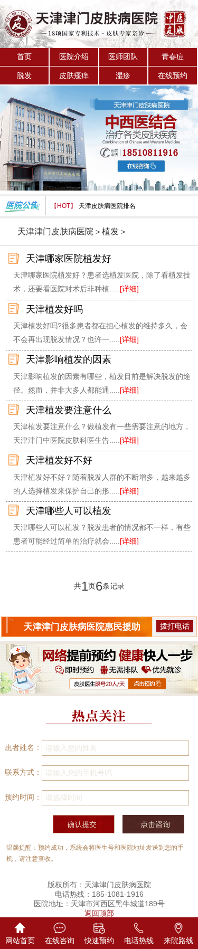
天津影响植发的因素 (68, 359)
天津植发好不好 (59, 460)
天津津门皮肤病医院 (55, 231)
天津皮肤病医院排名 (107, 205)
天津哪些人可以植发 (68, 511)
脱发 (24, 75)
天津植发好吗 (54, 309)
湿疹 (123, 75)
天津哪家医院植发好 (68, 258)
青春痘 (173, 56)
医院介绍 (74, 56)
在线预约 (172, 75)
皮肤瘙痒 (74, 75)
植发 (110, 231)
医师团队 (123, 56)
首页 (24, 56)
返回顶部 (99, 913)
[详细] (129, 288)
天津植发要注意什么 (68, 410)
